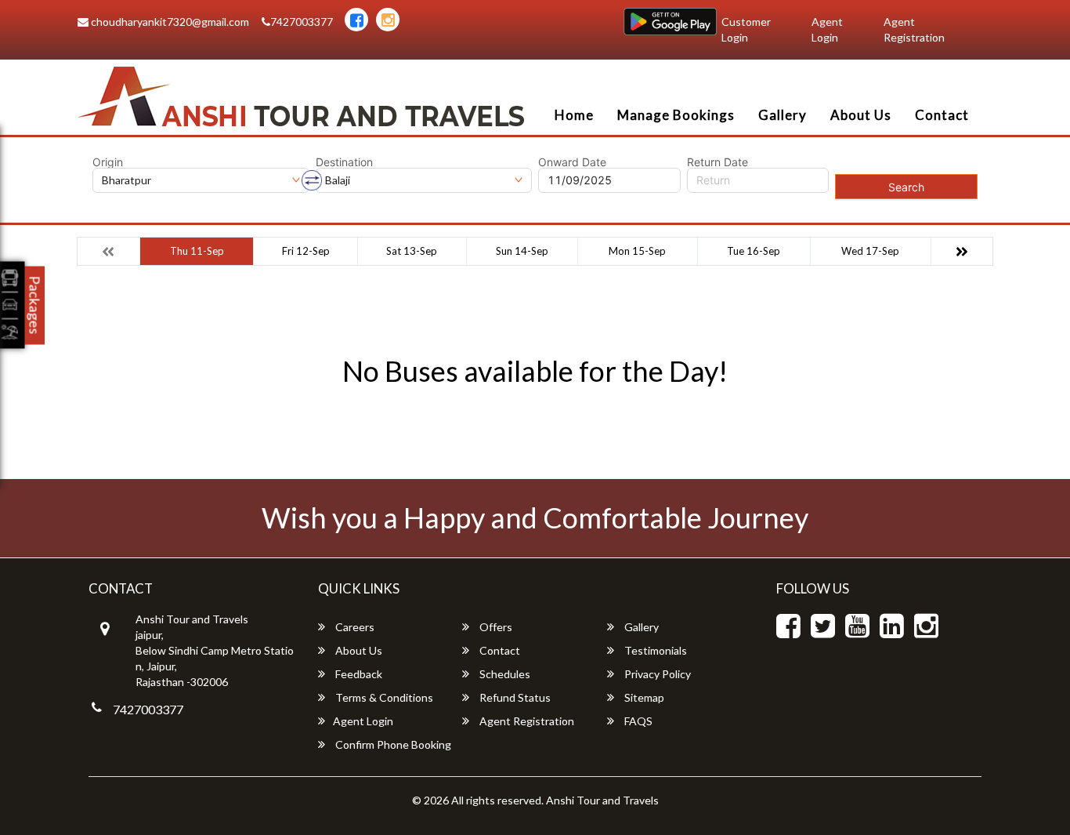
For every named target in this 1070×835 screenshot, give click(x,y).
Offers (494, 627)
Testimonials (654, 650)
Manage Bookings (676, 115)
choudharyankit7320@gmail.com (169, 21)
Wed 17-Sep (870, 251)
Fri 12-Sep (306, 251)
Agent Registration (914, 29)
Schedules (503, 674)
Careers (353, 627)
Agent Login (827, 29)
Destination (344, 162)
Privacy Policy (656, 674)
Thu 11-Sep (197, 251)
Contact (942, 115)
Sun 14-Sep (522, 251)
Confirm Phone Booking (392, 744)
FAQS (637, 721)
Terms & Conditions (383, 697)
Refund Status (514, 697)
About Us (860, 115)
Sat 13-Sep (411, 251)
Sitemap (643, 697)
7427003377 (301, 21)
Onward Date (572, 162)
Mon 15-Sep (637, 251)
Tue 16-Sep (753, 251)
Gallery (782, 115)
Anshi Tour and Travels (602, 800)
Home (574, 115)
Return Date (717, 162)
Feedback (357, 674)
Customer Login (746, 29)
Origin (107, 162)
